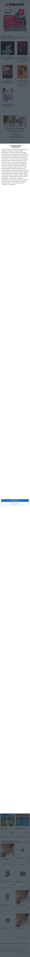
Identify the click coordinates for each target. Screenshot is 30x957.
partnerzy (11, 162)
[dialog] (15, 478)
